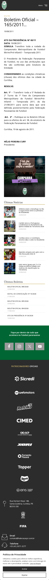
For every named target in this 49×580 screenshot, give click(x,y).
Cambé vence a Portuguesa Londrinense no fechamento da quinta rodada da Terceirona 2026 (31, 224)
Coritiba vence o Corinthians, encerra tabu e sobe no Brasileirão (31, 239)
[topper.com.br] (24, 467)
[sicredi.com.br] (24, 379)
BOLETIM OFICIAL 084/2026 (17, 308)
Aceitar (24, 569)
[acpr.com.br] (24, 433)
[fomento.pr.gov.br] (24, 456)
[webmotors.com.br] (24, 393)
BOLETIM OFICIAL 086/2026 (17, 286)
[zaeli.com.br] (24, 478)
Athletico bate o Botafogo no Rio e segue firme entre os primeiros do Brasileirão (31, 210)
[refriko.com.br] (24, 407)
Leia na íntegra (35, 563)
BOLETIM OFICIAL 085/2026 (17, 301)
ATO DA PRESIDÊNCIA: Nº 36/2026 (20, 315)
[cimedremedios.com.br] (24, 421)
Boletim (7, 16)
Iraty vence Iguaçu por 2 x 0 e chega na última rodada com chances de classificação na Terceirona (30, 267)
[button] (23, 515)
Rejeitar (24, 575)
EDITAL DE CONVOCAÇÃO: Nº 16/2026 (21, 294)
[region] (24, 565)
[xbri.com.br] (24, 444)
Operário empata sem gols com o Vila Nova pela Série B (31, 253)
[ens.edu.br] (24, 490)
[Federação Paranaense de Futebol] (4, 5)
